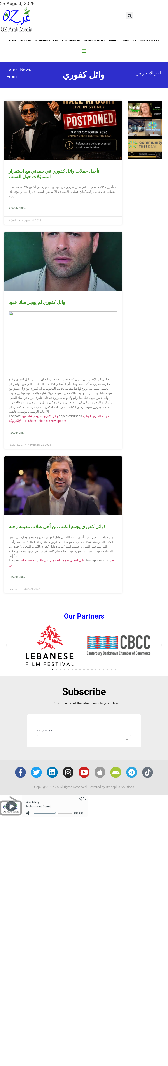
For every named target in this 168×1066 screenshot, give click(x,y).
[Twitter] (36, 772)
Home (12, 40)
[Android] (115, 772)
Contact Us (129, 40)
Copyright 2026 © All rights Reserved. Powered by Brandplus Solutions (84, 787)
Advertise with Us (46, 40)
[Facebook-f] (20, 772)
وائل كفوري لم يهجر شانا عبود (37, 302)
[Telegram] (131, 772)
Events (113, 40)
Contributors (71, 40)
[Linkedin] (52, 772)
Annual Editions (94, 40)
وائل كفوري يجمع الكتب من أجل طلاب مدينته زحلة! (57, 526)
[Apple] (99, 772)
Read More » (17, 208)
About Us (25, 40)
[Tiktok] (147, 772)
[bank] (145, 157)
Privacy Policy (149, 40)
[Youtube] (84, 772)
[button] (129, 15)
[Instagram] (68, 772)
